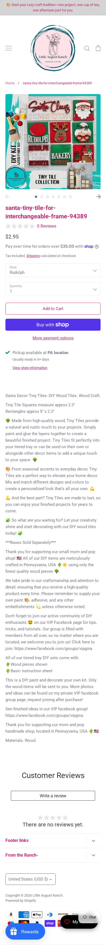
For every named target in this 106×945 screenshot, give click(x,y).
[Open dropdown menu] (93, 840)
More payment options (53, 338)
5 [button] (59, 197)
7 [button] (70, 197)
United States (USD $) (28, 879)
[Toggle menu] (9, 48)
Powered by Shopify (20, 900)
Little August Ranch (48, 895)
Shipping (33, 256)
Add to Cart (53, 308)
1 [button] (36, 197)
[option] (53, 141)
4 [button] (53, 197)
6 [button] (64, 197)
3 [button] (47, 197)
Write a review (53, 795)
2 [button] (41, 197)
